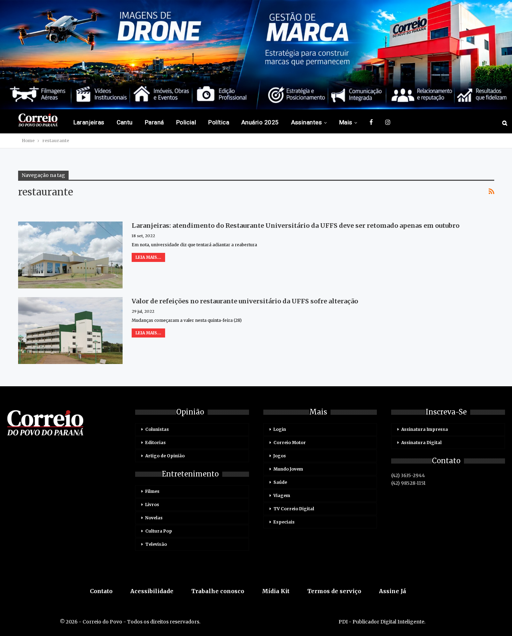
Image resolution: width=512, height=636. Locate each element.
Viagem (281, 495)
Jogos (279, 455)
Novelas (154, 517)
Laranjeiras (88, 122)
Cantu (125, 122)
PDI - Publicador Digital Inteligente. (382, 622)
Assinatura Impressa (424, 429)
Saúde (280, 482)
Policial (186, 122)
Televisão (156, 544)
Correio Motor (289, 442)
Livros (152, 504)
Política (218, 122)
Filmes (152, 491)
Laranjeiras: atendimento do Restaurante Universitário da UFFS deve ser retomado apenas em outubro (295, 226)
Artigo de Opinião (165, 455)
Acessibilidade (151, 591)
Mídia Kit (275, 591)
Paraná (154, 122)
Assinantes (306, 122)
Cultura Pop (158, 531)
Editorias (155, 442)
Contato (101, 591)
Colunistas (157, 429)
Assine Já (392, 591)
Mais (345, 122)
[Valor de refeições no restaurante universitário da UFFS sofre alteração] (70, 330)
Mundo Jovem (288, 469)
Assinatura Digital (421, 442)
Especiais (284, 522)
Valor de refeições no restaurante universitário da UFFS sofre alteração (245, 301)
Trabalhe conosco (217, 591)
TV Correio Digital (293, 508)
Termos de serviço (334, 591)
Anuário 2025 (260, 122)
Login (279, 429)
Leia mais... (148, 257)
